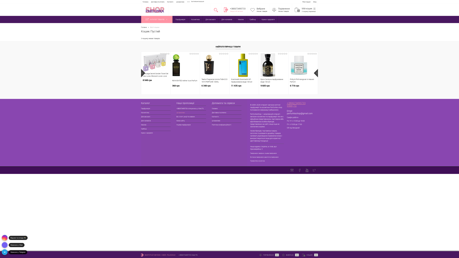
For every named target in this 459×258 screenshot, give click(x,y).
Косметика (195, 19)
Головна (145, 2)
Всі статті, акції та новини (185, 117)
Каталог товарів (157, 19)
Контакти (170, 2)
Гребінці (253, 19)
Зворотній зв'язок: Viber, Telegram (159, 255)
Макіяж (241, 19)
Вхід (314, 2)
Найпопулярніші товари (228, 46)
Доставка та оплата (157, 2)
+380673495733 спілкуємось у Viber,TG (190, 108)
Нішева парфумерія (183, 125)
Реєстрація (306, 2)
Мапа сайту (180, 121)
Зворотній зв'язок (236, 11)
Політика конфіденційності (221, 125)
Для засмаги (210, 19)
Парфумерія (180, 19)
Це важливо (180, 2)
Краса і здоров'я (268, 19)
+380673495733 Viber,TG (296, 104)
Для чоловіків (226, 19)
